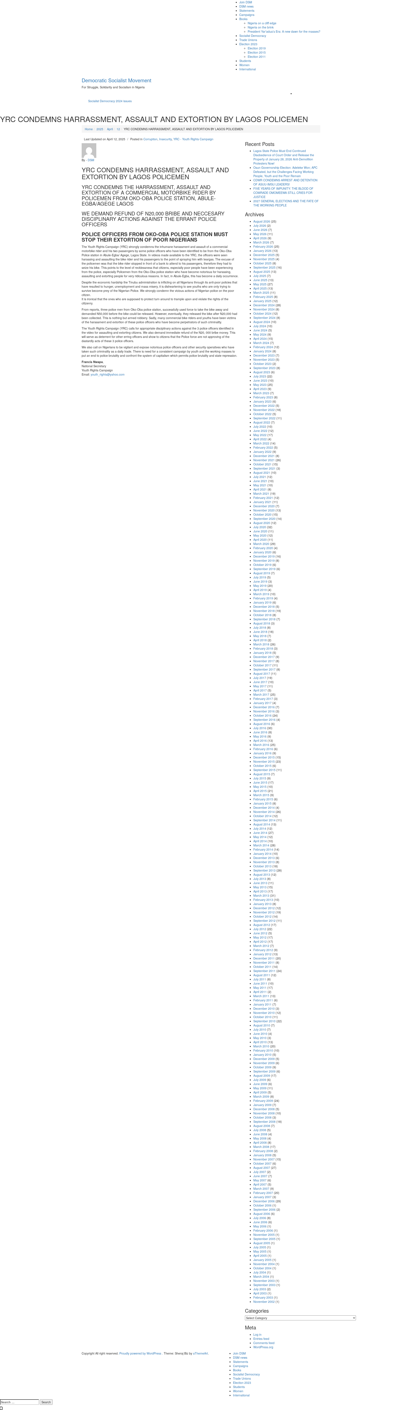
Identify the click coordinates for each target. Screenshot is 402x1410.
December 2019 (264, 556)
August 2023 (261, 372)
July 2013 (259, 879)
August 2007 (261, 1167)
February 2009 (263, 1100)
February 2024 (263, 347)
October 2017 (262, 665)
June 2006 (260, 1222)
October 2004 (262, 1268)
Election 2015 (257, 52)
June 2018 (260, 632)
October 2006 (262, 1205)
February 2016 (263, 749)
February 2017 (263, 699)
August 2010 (261, 1025)
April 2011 (260, 992)
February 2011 (263, 1000)
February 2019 (263, 598)
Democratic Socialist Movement (116, 80)
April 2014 (260, 841)
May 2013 (260, 887)
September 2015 (264, 770)
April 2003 (260, 1293)
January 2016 (262, 753)
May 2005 (260, 1251)
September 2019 (264, 569)
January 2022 (262, 451)
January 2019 (262, 602)
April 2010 (260, 1042)
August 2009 (261, 1075)
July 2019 (259, 577)
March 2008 (261, 1147)
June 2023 (260, 380)
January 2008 (262, 1155)
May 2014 (260, 837)
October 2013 (262, 866)
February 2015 (263, 799)
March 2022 (261, 443)
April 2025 (260, 288)
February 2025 (263, 297)
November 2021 (264, 460)
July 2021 (259, 477)
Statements (246, 10)
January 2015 (262, 803)
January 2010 (262, 1054)
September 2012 (264, 920)
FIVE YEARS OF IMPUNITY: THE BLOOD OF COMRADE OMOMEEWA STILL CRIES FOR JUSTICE (283, 192)
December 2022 (264, 405)
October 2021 (262, 464)
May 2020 (260, 535)
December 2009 (264, 1059)
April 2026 (260, 238)
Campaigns (246, 15)
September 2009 (264, 1071)
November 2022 (264, 410)
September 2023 (264, 368)
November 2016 (264, 711)
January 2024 (262, 351)
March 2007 (261, 1188)
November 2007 (264, 1159)
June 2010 (260, 1033)
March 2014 (261, 845)
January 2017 (262, 703)
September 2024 (264, 317)
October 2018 (262, 615)
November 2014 (264, 812)
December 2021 (264, 456)
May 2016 (260, 736)
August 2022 (261, 422)
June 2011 (260, 983)
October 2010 (262, 1017)
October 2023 (262, 364)
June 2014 (260, 833)
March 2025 (261, 292)
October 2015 (262, 766)
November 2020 (264, 510)
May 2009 (260, 1088)
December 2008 (264, 1109)
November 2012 (264, 912)
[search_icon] (295, 93)
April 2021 (260, 489)
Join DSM (245, 2)
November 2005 (264, 1234)
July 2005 (259, 1247)
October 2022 (262, 414)
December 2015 (264, 757)
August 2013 (261, 874)
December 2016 (264, 707)
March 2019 (261, 594)
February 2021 (263, 498)
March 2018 (261, 644)
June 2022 (260, 431)
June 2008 (260, 1134)
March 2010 (261, 1046)
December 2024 (264, 305)
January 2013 (262, 904)
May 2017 (260, 686)
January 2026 (262, 251)
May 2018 (260, 636)
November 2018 (264, 611)
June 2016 (260, 732)
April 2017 (260, 690)
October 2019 (262, 565)
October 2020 (262, 514)
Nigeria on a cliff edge (262, 23)
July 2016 (259, 728)
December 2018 (264, 606)
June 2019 (260, 581)
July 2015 (259, 778)
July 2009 (259, 1080)
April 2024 (260, 338)
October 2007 (262, 1163)
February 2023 (263, 397)
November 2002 (264, 1301)
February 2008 (263, 1151)
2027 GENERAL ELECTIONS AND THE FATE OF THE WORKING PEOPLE (286, 203)
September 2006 (264, 1209)
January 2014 (262, 853)
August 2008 (261, 1126)
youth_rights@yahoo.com (108, 374)
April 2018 (260, 640)
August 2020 (261, 523)
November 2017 (264, 661)
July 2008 (259, 1130)
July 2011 (259, 979)
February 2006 (263, 1230)
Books (243, 19)
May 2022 (260, 435)
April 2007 (260, 1184)
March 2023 (261, 393)
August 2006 (261, 1214)
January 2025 (262, 301)
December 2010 (264, 1008)
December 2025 (264, 255)
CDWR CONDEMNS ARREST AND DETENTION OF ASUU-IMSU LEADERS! (285, 182)
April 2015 (260, 791)
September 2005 (264, 1239)
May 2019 (260, 585)
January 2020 (262, 552)
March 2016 (261, 745)
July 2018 (259, 627)
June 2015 (260, 782)
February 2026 (263, 246)
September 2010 (264, 1021)
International (247, 69)
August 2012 (261, 925)
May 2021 (260, 485)
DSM (91, 160)
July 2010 (259, 1029)
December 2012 (264, 908)
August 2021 (261, 472)
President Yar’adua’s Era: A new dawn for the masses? (284, 31)
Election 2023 (248, 44)
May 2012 (260, 937)
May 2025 (260, 284)
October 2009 (262, 1067)
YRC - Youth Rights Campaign (193, 139)
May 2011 (260, 987)
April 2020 (260, 539)
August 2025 (261, 271)
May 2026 (260, 234)
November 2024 (264, 309)
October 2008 (262, 1117)
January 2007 (262, 1197)
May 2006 (260, 1226)
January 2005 (262, 1260)
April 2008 (260, 1142)
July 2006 (259, 1218)
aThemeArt (200, 1353)
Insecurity (165, 139)
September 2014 (264, 820)
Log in (257, 1334)
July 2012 (259, 929)
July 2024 (259, 326)
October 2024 (262, 313)
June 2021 (260, 481)
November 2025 (264, 259)
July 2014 (259, 828)
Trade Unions (248, 40)
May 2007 (260, 1180)
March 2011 (261, 996)
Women (244, 65)
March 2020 (261, 544)
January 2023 (262, 401)
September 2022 (264, 418)
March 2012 (261, 946)
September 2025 (264, 267)
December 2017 (264, 657)
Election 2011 (257, 56)
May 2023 (260, 384)
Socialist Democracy (252, 35)
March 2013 (261, 895)
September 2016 (264, 719)
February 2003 (263, 1297)
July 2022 (259, 426)
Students (245, 61)
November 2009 (264, 1063)
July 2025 (259, 276)
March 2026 (261, 242)
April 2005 (260, 1255)
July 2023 (259, 376)
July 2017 (259, 678)
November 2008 (264, 1113)
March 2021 (261, 493)
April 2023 (260, 389)
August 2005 (261, 1243)
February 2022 (263, 447)
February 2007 (263, 1193)
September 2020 (264, 518)
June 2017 (260, 682)
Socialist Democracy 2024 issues (110, 101)
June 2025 (260, 280)
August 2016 (261, 724)
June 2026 (260, 230)
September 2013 (264, 870)
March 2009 (261, 1096)
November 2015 (264, 761)
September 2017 (264, 669)
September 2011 (264, 971)
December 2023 (264, 355)
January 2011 (262, 1004)
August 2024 (261, 322)
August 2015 (261, 774)
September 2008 (264, 1121)
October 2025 (262, 263)
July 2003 (259, 1289)
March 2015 (261, 795)
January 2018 (262, 652)
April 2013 (260, 891)
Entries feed (261, 1339)
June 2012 (260, 933)
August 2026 (261, 221)
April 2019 (260, 590)
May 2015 (260, 786)
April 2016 (260, 740)
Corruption (150, 139)
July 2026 (259, 225)
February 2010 (263, 1050)
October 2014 (262, 816)
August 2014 (261, 824)
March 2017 (261, 694)
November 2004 (264, 1264)
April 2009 (260, 1092)
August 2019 (261, 573)
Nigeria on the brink (261, 27)
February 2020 (263, 548)
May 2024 (260, 334)
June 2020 (260, 531)
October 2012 (262, 916)
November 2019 (264, 560)
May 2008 (260, 1138)
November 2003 (264, 1281)
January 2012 (262, 954)
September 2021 (264, 468)
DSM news (246, 6)
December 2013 (264, 858)
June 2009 (260, 1084)
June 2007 (260, 1176)
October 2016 (262, 715)
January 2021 (262, 502)
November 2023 (264, 359)
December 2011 (264, 958)
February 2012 (263, 950)
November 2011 (264, 962)
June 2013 (260, 883)
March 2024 (261, 343)
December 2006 (264, 1201)
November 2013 (264, 862)
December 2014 (264, 807)
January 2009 (262, 1105)
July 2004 (259, 1272)
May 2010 (260, 1038)
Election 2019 (257, 48)
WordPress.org (263, 1347)
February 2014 (263, 849)
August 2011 (261, 975)
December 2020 (264, 506)
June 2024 (260, 330)
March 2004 (261, 1276)
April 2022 (260, 439)
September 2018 (264, 619)
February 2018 (263, 648)
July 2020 (259, 527)
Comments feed (263, 1343)
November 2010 (264, 1013)
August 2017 (261, 673)
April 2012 (260, 941)
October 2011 (262, 966)
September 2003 (264, 1285)
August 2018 (261, 623)
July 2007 (259, 1172)
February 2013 (263, 900)
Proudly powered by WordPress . (141, 1353)
